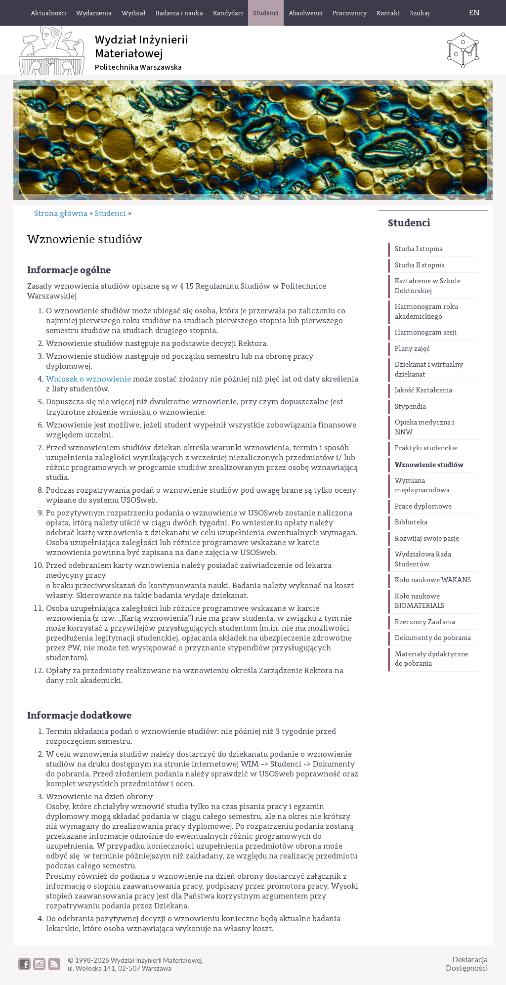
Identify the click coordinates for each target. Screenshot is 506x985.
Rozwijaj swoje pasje (427, 538)
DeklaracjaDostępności (467, 963)
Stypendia (410, 406)
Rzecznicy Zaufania (425, 622)
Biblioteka (411, 522)
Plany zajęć (412, 348)
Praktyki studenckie (426, 448)
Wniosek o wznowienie (88, 379)
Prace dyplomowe (423, 506)
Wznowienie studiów (429, 465)
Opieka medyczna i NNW (424, 427)
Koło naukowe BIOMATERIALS (419, 601)
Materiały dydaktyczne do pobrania (431, 659)
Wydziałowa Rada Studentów (423, 559)
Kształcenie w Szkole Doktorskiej (428, 286)
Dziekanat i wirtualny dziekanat (429, 369)
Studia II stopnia (420, 265)
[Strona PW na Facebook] (24, 968)
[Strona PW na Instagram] (39, 968)
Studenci (409, 223)
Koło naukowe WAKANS (433, 580)
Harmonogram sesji (426, 332)
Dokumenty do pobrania (433, 638)
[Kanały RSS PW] (54, 968)
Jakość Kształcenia (423, 390)
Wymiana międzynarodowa (422, 485)
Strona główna (60, 213)
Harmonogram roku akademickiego (426, 311)
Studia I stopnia (419, 249)
